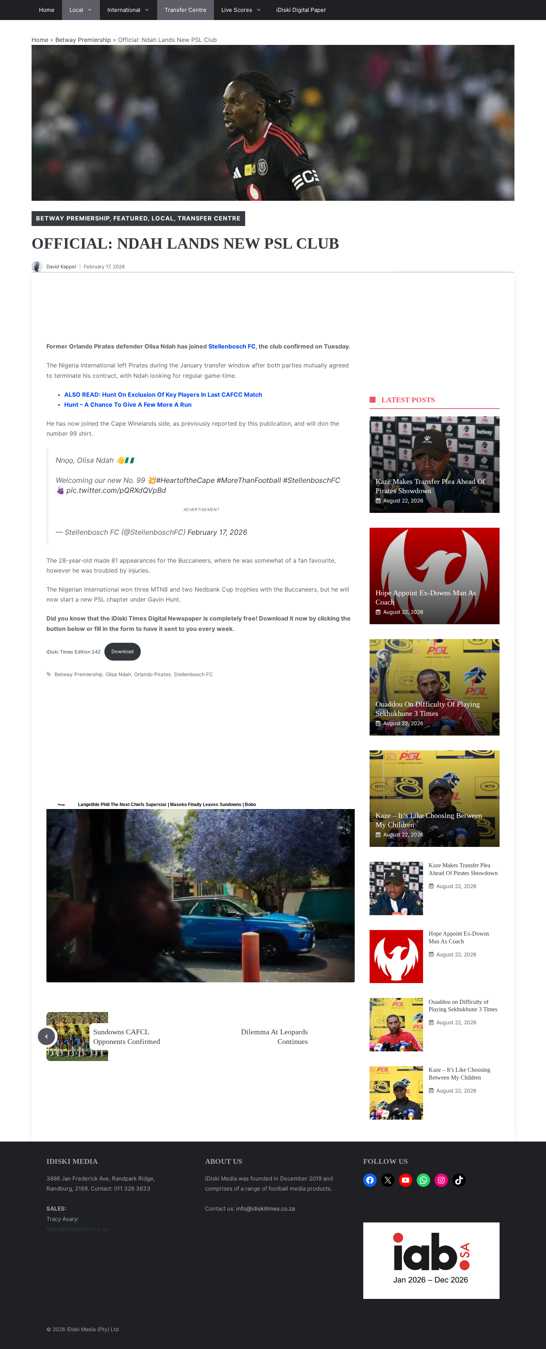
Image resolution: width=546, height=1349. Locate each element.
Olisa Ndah (118, 674)
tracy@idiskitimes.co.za (77, 1228)
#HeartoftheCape (185, 480)
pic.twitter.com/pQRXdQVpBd (116, 490)
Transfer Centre (186, 9)
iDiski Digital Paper (301, 9)
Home (47, 9)
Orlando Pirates (152, 674)
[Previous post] (46, 1036)
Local (76, 9)
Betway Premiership (83, 39)
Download (122, 651)
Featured (130, 218)
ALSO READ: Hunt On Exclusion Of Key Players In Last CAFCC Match (163, 394)
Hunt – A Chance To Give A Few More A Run (128, 404)
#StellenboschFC (311, 480)
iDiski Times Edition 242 (73, 651)
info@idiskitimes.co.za (265, 1208)
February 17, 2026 (217, 532)
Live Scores (236, 9)
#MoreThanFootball (249, 480)
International (123, 9)
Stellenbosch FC (232, 346)
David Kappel (61, 266)
